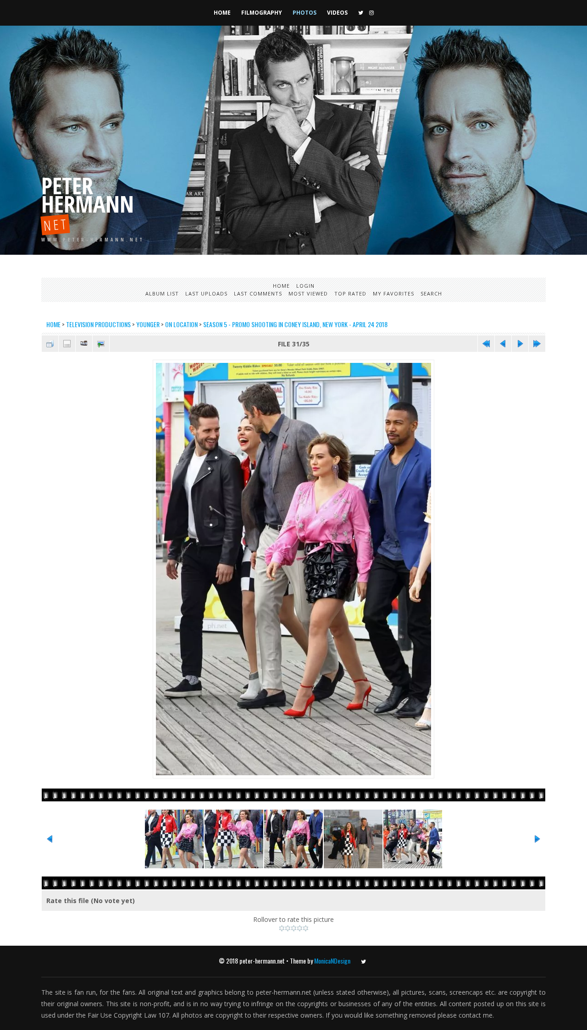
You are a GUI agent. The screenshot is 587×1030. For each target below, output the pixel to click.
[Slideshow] (84, 343)
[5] (306, 928)
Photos (304, 12)
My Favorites (393, 293)
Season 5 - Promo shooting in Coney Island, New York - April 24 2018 (295, 324)
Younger (148, 324)
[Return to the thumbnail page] (50, 343)
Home (222, 12)
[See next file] (520, 343)
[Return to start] (486, 343)
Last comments (258, 293)
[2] (288, 928)
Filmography (261, 12)
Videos (337, 12)
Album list (162, 293)
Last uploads (206, 293)
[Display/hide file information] (67, 343)
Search (431, 293)
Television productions (98, 324)
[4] (300, 928)
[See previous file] (503, 343)
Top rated (350, 293)
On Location (181, 324)
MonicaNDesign (332, 960)
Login (305, 285)
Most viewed (308, 293)
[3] (294, 928)
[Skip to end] (537, 343)
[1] (282, 928)
